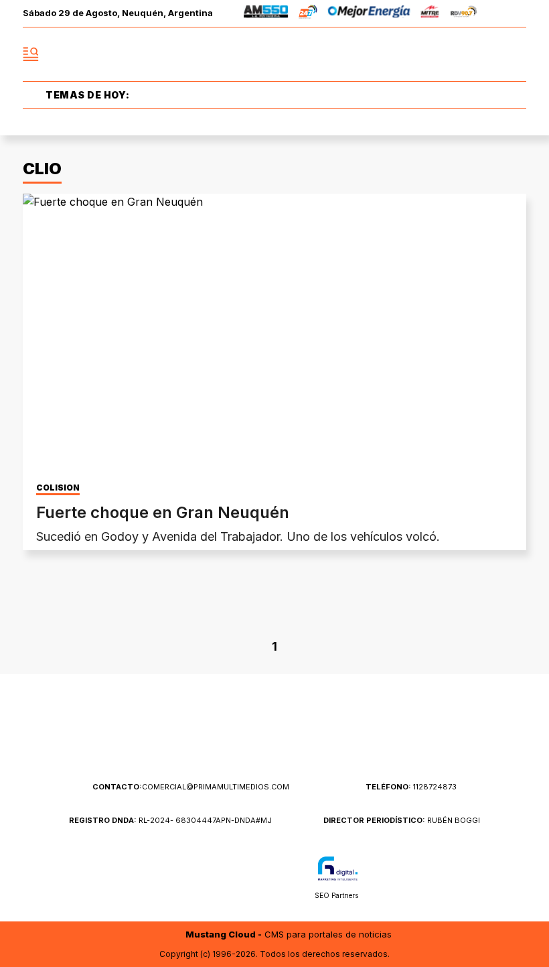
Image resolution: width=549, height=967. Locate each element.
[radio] (266, 13)
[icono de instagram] (486, 54)
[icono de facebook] (427, 54)
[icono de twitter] (456, 54)
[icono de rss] (515, 54)
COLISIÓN (58, 488)
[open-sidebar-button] (31, 54)
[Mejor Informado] (274, 54)
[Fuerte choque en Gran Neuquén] (274, 335)
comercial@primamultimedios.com (190, 786)
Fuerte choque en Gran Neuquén (162, 512)
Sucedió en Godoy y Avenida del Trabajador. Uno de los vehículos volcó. (238, 536)
